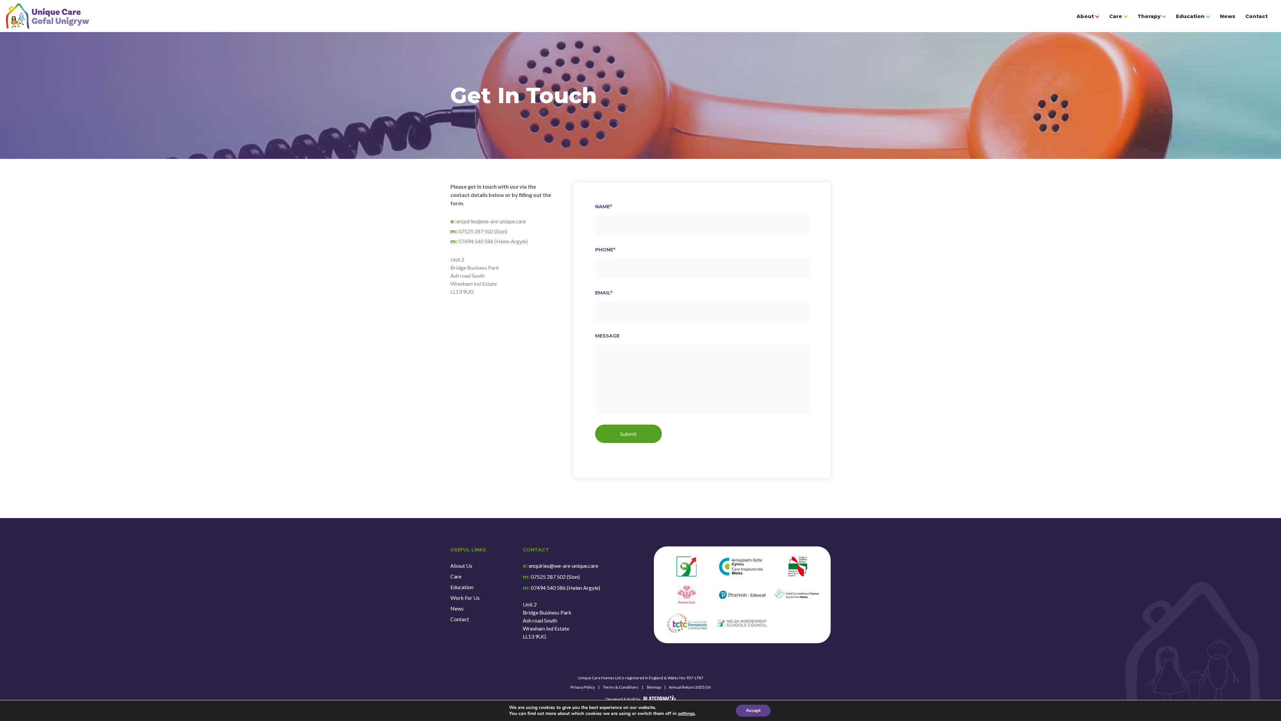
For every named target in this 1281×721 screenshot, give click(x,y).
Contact (1256, 16)
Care (1115, 16)
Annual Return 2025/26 (690, 687)
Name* (603, 207)
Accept (753, 710)
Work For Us (465, 597)
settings (686, 714)
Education (1190, 16)
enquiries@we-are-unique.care (563, 565)
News (1227, 16)
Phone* (605, 250)
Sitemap (654, 687)
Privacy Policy (582, 687)
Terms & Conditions (620, 687)
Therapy (1149, 16)
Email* (603, 293)
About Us (461, 565)
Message (607, 336)
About (1085, 16)
